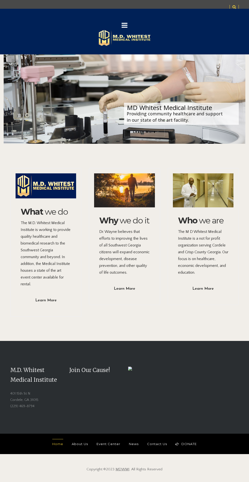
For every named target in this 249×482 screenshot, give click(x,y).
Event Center (108, 444)
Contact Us (157, 444)
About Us (80, 444)
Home (57, 444)
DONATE (189, 444)
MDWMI (122, 469)
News (134, 444)
